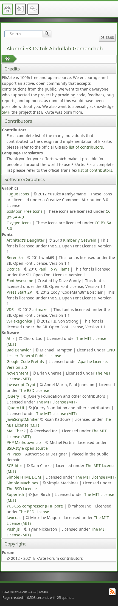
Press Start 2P (19, 292)
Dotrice (13, 269)
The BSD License (34, 390)
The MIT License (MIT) (56, 402)
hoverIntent (17, 373)
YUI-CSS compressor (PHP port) (35, 506)
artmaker (40, 309)
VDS (10, 309)
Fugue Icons (18, 193)
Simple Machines (22, 482)
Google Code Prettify (25, 361)
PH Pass (14, 454)
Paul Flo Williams (53, 269)
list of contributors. (86, 147)
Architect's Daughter (25, 240)
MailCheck (16, 430)
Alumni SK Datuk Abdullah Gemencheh (55, 48)
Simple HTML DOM (24, 477)
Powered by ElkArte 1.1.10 (19, 591)
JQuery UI (15, 407)
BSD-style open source (27, 448)
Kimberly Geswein (79, 240)
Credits (43, 591)
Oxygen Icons (19, 222)
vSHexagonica (19, 321)
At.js (11, 338)
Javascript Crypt (21, 384)
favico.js (14, 517)
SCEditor (14, 465)
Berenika (15, 257)
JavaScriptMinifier (23, 419)
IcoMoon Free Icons (25, 211)
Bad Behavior (19, 350)
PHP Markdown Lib (24, 442)
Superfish (15, 494)
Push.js (13, 529)
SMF (5, 112)
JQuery (13, 396)
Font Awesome (20, 280)
